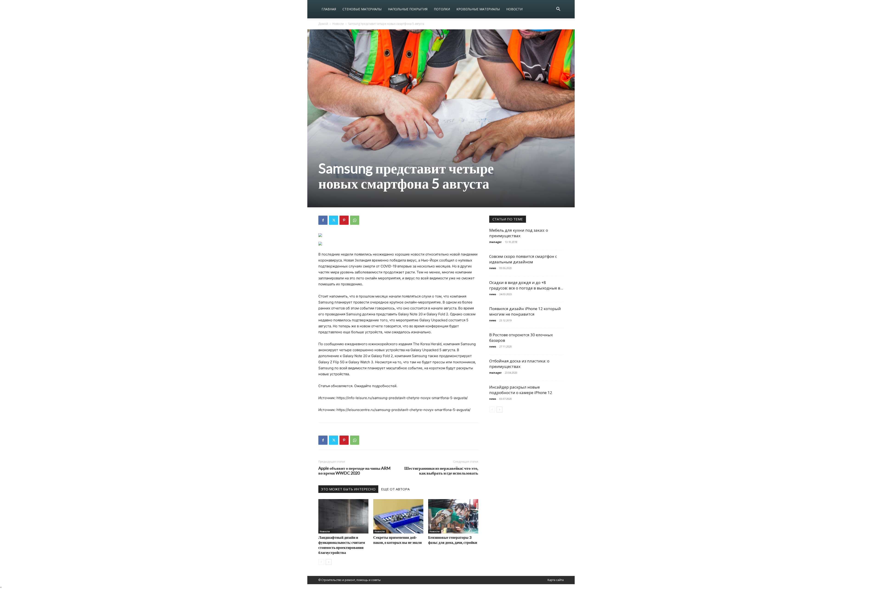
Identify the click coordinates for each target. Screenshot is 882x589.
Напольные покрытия (407, 9)
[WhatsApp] (354, 220)
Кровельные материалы (478, 9)
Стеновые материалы (362, 9)
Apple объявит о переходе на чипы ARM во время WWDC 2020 (354, 470)
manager (495, 242)
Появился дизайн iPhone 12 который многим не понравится (525, 311)
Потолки (442, 9)
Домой (323, 24)
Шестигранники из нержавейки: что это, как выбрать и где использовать (441, 470)
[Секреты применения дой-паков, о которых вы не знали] (398, 516)
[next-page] (328, 562)
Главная (329, 9)
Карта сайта (556, 580)
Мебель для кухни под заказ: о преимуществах (518, 233)
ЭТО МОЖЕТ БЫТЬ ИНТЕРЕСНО (348, 489)
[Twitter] (333, 220)
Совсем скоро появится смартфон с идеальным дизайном (523, 259)
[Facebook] (323, 220)
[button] (558, 9)
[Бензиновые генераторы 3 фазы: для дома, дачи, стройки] (453, 516)
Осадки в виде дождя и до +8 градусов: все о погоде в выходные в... (526, 285)
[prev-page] (321, 562)
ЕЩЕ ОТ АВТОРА (395, 489)
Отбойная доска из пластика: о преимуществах (519, 363)
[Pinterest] (344, 220)
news (492, 268)
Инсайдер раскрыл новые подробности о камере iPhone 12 (520, 389)
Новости (514, 9)
